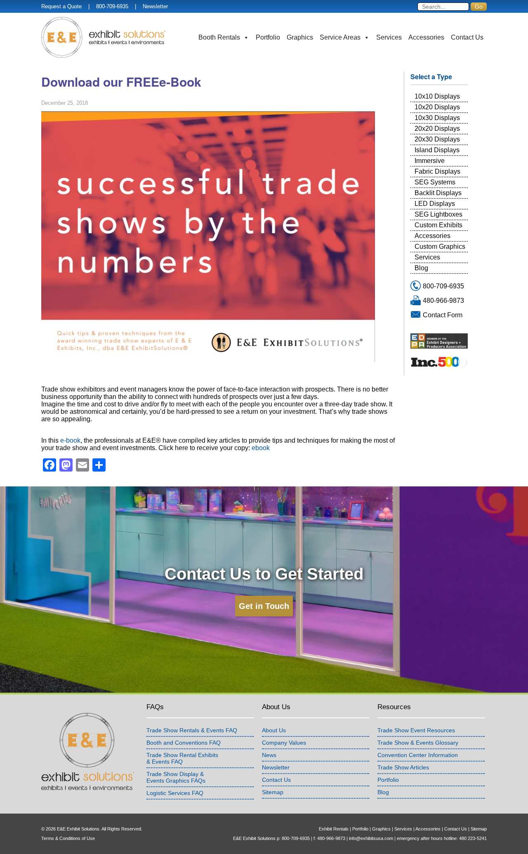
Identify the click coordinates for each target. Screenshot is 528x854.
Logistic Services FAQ (174, 793)
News (269, 755)
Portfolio (268, 37)
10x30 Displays (437, 117)
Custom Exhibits (438, 225)
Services (389, 37)
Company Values (284, 742)
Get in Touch (264, 606)
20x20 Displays (437, 128)
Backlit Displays (438, 192)
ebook (261, 447)
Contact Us (467, 37)
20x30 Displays (437, 139)
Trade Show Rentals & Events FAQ (191, 730)
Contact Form (442, 314)
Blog (421, 267)
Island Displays (437, 149)
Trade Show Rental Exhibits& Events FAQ (182, 758)
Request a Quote (61, 6)
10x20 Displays (437, 107)
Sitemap (272, 792)
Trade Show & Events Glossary (417, 742)
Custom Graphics (440, 246)
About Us (274, 730)
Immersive (430, 160)
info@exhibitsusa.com (371, 838)
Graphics (300, 37)
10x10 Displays (437, 96)
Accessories (426, 37)
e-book (70, 440)
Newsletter (155, 6)
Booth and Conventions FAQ (183, 742)
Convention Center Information (417, 755)
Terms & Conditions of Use (68, 838)
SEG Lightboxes (438, 214)
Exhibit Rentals (334, 828)
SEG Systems (435, 182)
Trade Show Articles (403, 767)
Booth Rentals (219, 37)
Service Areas (340, 37)
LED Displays (435, 203)
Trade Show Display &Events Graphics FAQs (175, 777)
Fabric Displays (437, 171)
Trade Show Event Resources (416, 730)
